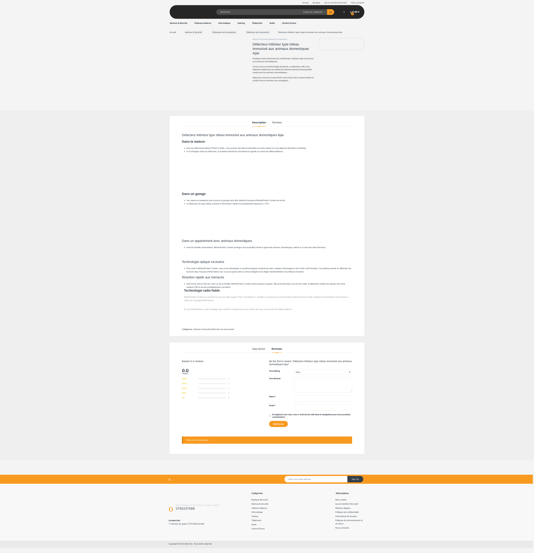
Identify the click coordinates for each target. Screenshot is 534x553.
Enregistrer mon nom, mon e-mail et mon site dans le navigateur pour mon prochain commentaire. (311, 415)
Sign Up (355, 479)
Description (259, 122)
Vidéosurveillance (202, 23)
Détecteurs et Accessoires (224, 32)
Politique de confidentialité (347, 512)
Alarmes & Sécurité (178, 23)
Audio (272, 23)
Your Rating (274, 371)
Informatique (224, 23)
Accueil (305, 3)
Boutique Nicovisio (259, 499)
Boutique (316, 3)
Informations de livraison (346, 516)
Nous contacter (357, 3)
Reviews (277, 122)
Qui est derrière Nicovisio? (335, 3)
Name (272, 396)
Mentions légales (342, 508)
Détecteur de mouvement (257, 32)
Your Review (274, 378)
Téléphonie (257, 23)
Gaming (241, 23)
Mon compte (341, 499)
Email (272, 405)
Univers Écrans (289, 23)
